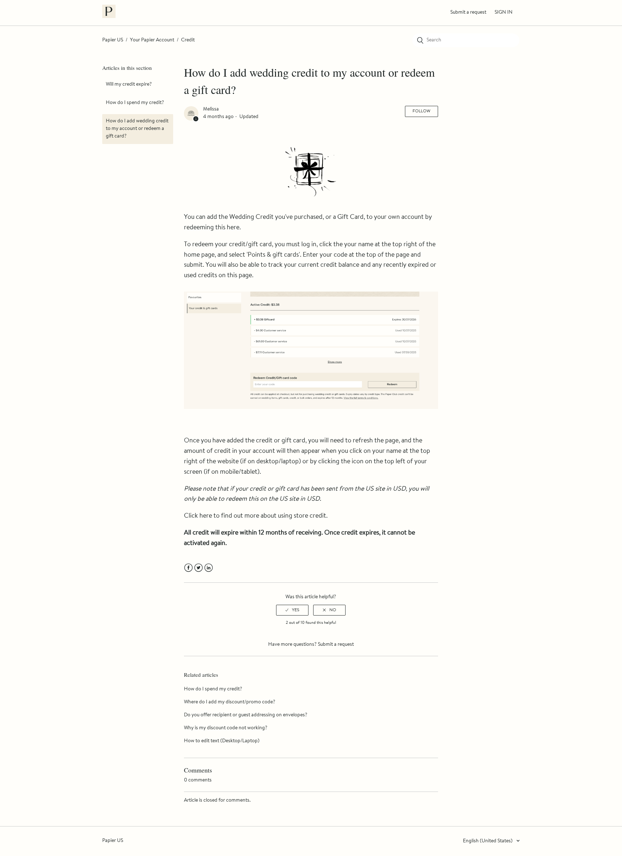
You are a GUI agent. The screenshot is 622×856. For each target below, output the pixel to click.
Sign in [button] (504, 12)
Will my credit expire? (129, 84)
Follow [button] (422, 111)
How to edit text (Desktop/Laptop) (222, 741)
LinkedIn (208, 567)
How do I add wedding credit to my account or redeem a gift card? (137, 129)
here (233, 228)
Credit (188, 40)
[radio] (292, 610)
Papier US (112, 40)
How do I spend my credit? (135, 102)
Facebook (188, 567)
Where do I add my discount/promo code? (229, 702)
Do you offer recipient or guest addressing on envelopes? (245, 715)
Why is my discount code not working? (225, 728)
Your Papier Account (152, 40)
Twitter (198, 567)
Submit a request (468, 12)
